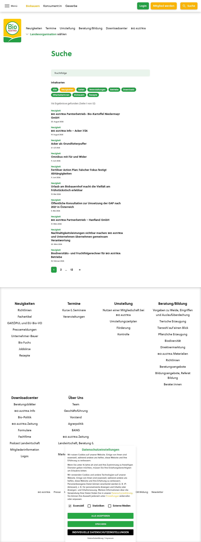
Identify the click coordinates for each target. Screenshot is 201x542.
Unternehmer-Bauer (24, 336)
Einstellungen (112, 495)
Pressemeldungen (25, 329)
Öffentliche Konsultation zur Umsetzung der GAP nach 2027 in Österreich (86, 205)
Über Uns (75, 397)
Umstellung (67, 28)
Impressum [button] (109, 538)
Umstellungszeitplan (123, 321)
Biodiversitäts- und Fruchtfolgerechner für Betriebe (86, 255)
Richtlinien (25, 310)
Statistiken (98, 505)
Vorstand (76, 417)
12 (71, 269)
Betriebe (114, 89)
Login (143, 6)
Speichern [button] (100, 524)
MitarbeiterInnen (61, 94)
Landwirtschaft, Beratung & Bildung (76, 445)
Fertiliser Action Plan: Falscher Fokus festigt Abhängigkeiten (79, 171)
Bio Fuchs (24, 342)
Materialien (173, 354)
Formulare (24, 430)
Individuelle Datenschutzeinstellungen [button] (100, 532)
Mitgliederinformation (24, 450)
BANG (76, 430)
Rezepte (93, 94)
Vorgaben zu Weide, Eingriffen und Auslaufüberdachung (173, 312)
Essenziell (78, 505)
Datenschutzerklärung (122, 493)
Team (75, 404)
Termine (51, 28)
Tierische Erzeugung (173, 321)
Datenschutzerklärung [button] (96, 538)
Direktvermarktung (172, 347)
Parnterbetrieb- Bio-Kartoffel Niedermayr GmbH (85, 115)
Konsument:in (52, 6)
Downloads (128, 89)
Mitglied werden (163, 6)
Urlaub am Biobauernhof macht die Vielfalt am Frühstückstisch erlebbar (80, 188)
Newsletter (157, 492)
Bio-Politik (24, 417)
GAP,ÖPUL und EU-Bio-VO (24, 323)
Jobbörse (25, 349)
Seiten (81, 89)
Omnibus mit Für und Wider (69, 157)
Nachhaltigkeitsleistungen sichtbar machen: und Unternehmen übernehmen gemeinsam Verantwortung (87, 236)
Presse (57, 492)
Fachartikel (25, 317)
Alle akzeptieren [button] (100, 515)
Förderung (123, 328)
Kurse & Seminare (74, 310)
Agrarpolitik (75, 424)
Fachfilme (24, 437)
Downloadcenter (116, 28)
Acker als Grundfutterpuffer (69, 144)
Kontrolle (123, 334)
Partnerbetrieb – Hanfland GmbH (80, 220)
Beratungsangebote (173, 367)
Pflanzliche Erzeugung (172, 334)
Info (24, 411)
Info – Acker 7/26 (69, 131)
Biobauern (33, 6)
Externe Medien (122, 505)
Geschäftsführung (76, 411)
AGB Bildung (141, 492)
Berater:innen (173, 384)
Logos (25, 456)
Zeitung (25, 424)
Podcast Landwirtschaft (25, 443)
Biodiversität (173, 341)
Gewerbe (71, 6)
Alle (55, 89)
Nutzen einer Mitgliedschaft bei (123, 312)
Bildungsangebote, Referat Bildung (172, 375)
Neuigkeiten (34, 28)
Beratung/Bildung (90, 28)
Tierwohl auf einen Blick (172, 328)
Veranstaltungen (97, 89)
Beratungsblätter (25, 404)
